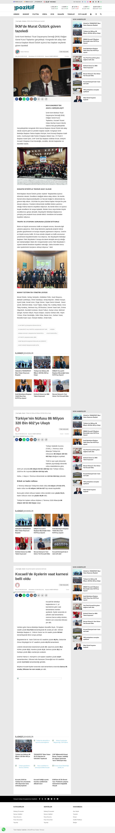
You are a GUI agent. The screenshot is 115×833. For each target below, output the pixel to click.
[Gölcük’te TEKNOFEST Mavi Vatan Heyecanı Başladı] (23, 362)
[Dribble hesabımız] (95, 2)
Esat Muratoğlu (52, 333)
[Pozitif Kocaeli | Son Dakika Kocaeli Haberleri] (24, 10)
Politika (35, 14)
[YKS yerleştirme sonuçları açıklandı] (77, 93)
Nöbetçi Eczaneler (18, 811)
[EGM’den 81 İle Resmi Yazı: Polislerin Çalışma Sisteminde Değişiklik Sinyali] (60, 771)
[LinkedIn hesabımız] (98, 2)
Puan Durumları (17, 819)
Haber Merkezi (24, 51)
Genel (61, 434)
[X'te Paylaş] (20, 99)
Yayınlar (15, 822)
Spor (52, 14)
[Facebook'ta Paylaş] (16, 99)
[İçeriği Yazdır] (35, 99)
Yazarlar (75, 814)
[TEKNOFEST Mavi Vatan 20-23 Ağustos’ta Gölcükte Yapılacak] (42, 746)
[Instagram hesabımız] (87, 2)
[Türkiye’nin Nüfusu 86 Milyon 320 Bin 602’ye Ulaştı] (42, 362)
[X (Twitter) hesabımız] (85, 2)
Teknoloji (71, 14)
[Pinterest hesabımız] (93, 2)
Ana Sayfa (76, 811)
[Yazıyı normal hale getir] (46, 99)
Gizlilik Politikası (77, 819)
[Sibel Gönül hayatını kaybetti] (77, 101)
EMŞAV (53, 329)
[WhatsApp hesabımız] (101, 2)
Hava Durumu (17, 817)
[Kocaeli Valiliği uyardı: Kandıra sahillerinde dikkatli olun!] (42, 771)
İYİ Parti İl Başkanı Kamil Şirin (27, 337)
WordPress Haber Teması (36, 830)
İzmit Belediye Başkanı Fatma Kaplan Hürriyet (32, 341)
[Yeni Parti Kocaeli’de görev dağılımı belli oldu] (77, 61)
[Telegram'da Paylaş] (27, 99)
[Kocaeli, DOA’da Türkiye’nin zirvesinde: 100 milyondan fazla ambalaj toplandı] (23, 771)
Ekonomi (26, 14)
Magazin (61, 14)
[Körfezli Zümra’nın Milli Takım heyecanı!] (42, 385)
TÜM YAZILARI (64, 51)
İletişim (75, 822)
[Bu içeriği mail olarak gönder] (31, 99)
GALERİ (18, 1)
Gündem (16, 14)
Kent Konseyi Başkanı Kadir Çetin (29, 345)
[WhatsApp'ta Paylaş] (24, 99)
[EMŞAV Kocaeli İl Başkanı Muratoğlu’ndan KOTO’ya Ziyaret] (60, 362)
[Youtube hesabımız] (90, 2)
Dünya (44, 14)
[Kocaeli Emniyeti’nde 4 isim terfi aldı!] (77, 85)
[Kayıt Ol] (91, 14)
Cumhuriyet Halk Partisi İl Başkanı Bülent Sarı (33, 329)
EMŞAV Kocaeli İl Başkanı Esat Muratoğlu (31, 333)
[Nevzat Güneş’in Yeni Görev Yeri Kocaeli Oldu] (60, 385)
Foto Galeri (82, 14)
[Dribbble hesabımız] (54, 799)
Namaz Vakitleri (17, 814)
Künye (75, 817)
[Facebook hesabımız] (82, 2)
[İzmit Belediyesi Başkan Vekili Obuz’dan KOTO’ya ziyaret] (23, 385)
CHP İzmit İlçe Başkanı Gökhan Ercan (30, 325)
